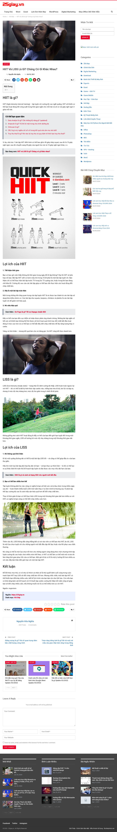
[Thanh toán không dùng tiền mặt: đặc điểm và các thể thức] (86, 780)
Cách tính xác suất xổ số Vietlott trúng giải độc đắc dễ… (23, 770)
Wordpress (87, 161)
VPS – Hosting (89, 150)
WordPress (53, 12)
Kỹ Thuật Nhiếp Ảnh (91, 115)
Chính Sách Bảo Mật (82, 828)
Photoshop (88, 134)
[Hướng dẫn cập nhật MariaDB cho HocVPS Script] (47, 790)
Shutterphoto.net (109, 828)
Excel (26, 12)
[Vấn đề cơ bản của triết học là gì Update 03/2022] (62, 668)
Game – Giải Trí (89, 91)
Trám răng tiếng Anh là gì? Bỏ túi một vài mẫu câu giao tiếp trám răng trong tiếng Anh (57, 642)
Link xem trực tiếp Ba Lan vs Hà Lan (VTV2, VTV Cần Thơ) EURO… (24, 793)
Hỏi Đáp (6, 64)
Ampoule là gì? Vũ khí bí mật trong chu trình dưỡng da (28, 124)
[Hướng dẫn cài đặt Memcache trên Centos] (47, 800)
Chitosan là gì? (13, 127)
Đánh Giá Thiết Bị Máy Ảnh (93, 79)
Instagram (23, 823)
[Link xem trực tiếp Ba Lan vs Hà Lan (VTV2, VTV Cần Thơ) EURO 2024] (8, 793)
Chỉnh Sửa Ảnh (89, 67)
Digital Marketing (69, 12)
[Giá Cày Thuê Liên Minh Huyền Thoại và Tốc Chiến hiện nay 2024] (8, 804)
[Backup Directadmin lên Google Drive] (47, 780)
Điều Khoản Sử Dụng (96, 828)
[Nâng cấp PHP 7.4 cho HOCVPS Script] (47, 771)
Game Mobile (88, 95)
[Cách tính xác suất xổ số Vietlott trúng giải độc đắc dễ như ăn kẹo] (8, 771)
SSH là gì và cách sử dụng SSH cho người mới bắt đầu (35, 475)
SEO (85, 138)
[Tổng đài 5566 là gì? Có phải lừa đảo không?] (86, 790)
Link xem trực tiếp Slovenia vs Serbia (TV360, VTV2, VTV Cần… (25, 782)
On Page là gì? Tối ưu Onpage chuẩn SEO (30, 312)
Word (18, 12)
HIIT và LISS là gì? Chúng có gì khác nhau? (33, 151)
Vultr (85, 154)
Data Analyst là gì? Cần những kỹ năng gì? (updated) (27, 120)
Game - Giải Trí (11, 662)
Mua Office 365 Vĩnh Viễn (89, 12)
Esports (86, 83)
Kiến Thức (87, 111)
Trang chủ (8, 12)
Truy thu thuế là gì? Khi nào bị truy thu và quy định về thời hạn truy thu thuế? (36, 134)
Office (86, 130)
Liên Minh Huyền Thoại (92, 119)
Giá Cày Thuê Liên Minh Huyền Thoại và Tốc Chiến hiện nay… (23, 804)
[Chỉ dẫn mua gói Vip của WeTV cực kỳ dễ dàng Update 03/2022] (15, 668)
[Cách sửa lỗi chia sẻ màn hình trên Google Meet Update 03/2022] (39, 668)
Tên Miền (87, 142)
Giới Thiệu (72, 828)
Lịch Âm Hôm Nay (38, 12)
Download (87, 75)
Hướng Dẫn (88, 107)
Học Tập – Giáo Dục (91, 99)
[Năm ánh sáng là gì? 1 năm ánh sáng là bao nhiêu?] (86, 800)
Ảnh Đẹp (87, 63)
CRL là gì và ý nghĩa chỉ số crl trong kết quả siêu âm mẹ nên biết (32, 130)
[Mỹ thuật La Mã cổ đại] (86, 771)
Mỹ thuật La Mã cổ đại (100, 768)
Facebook (6, 823)
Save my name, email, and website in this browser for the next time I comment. (30, 742)
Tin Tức (86, 146)
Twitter (14, 823)
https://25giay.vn (18, 595)
